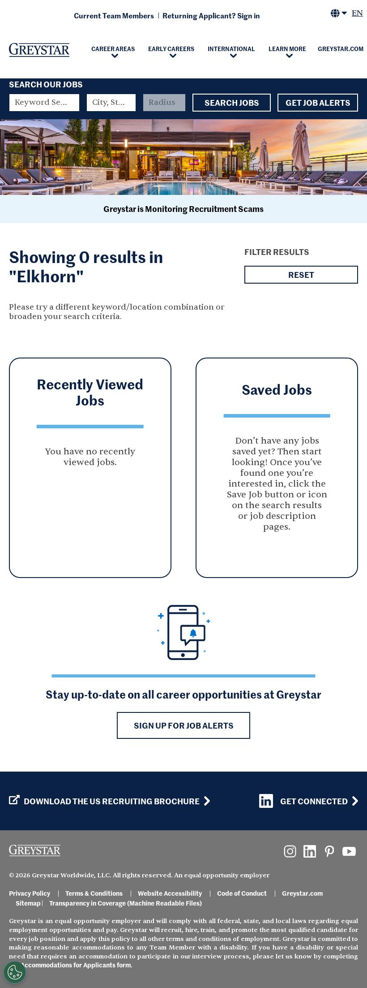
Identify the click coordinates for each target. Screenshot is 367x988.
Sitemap (28, 902)
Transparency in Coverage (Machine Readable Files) (125, 902)
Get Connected (314, 801)
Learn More (287, 48)
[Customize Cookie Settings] (15, 972)
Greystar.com (302, 893)
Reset (301, 274)
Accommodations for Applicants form (76, 964)
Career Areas (113, 48)
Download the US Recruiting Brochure (112, 801)
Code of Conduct (242, 893)
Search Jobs (232, 102)
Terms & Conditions (94, 893)
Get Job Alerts (318, 102)
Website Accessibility (170, 893)
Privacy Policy (29, 893)
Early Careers (171, 48)
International (231, 48)
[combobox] (111, 103)
